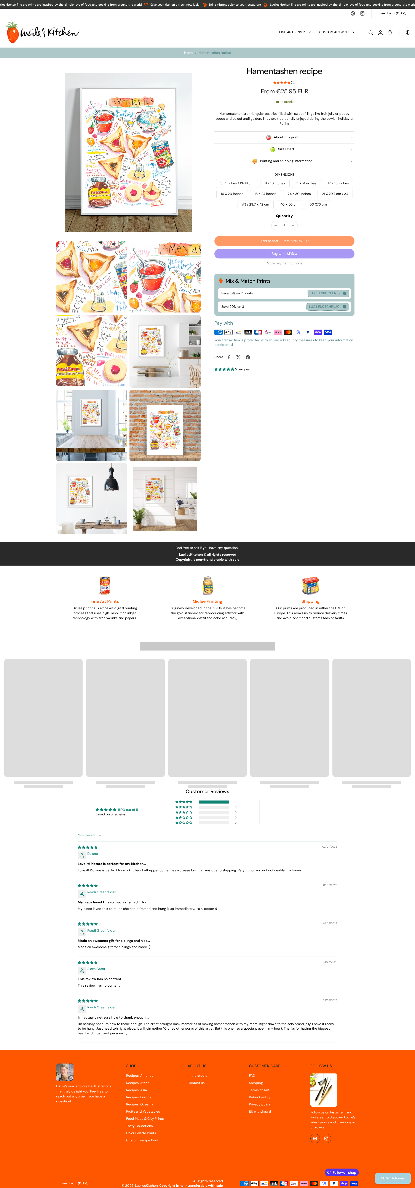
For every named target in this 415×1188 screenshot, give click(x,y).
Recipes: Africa (137, 1083)
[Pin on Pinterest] (248, 357)
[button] (284, 241)
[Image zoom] (128, 152)
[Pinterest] (353, 13)
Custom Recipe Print (142, 1140)
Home (188, 53)
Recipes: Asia (136, 1090)
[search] (370, 32)
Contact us (196, 1083)
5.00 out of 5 (128, 810)
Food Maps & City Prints (145, 1118)
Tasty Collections (139, 1126)
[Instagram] (362, 13)
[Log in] (380, 32)
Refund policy (259, 1097)
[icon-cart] (389, 32)
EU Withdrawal (393, 1178)
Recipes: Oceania (139, 1104)
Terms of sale (259, 1090)
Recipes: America (139, 1075)
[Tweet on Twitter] (238, 357)
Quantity (284, 216)
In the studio (197, 1075)
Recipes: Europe (139, 1097)
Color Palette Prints (141, 1133)
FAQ (252, 1075)
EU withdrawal (260, 1111)
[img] (87, 847)
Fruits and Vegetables (143, 1111)
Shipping (256, 1083)
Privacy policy (260, 1104)
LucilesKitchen (146, 1185)
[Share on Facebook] (229, 357)
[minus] (275, 225)
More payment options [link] (284, 264)
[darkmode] (405, 32)
